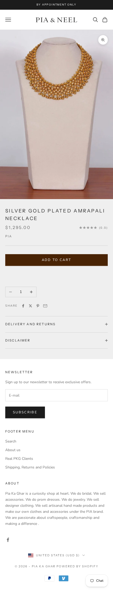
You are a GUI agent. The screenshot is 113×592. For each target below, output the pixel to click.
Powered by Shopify (77, 566)
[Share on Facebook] (23, 306)
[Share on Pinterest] (38, 306)
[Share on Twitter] (30, 306)
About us (12, 449)
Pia (8, 236)
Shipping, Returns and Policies (30, 467)
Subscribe (25, 412)
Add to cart (56, 260)
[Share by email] (45, 306)
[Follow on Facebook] (8, 539)
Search (10, 441)
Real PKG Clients (19, 458)
